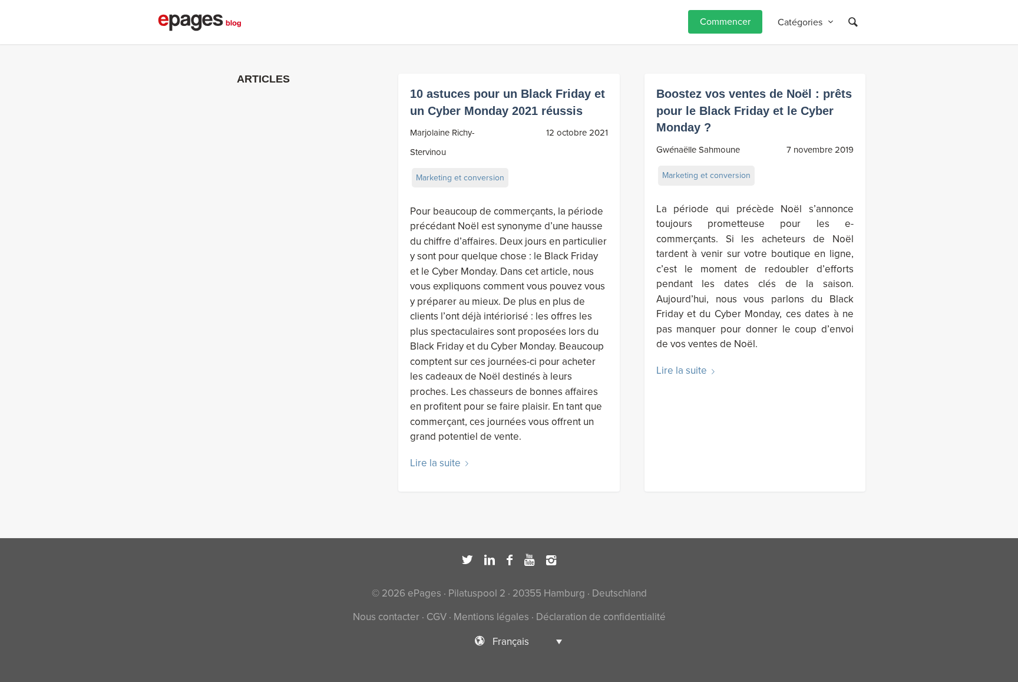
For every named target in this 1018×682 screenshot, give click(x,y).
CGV (437, 617)
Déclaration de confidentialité (601, 617)
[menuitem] (725, 22)
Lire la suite (435, 463)
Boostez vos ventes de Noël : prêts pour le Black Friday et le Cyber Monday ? (754, 110)
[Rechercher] (853, 22)
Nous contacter (386, 617)
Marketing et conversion (460, 178)
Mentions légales (491, 617)
